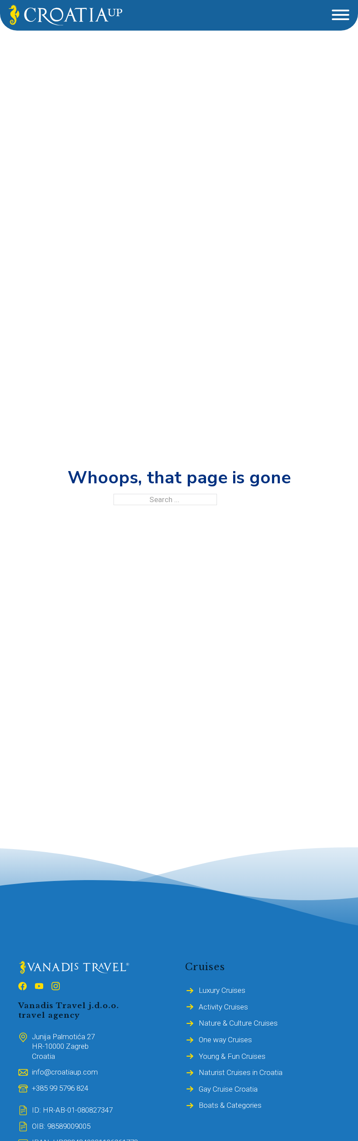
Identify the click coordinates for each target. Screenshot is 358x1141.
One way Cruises (225, 1039)
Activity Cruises (223, 1006)
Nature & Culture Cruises (238, 1023)
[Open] (340, 15)
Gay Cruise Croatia (228, 1089)
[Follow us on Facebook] (22, 987)
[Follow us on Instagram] (56, 987)
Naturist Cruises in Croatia (240, 1072)
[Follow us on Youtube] (39, 987)
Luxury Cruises (222, 990)
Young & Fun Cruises (232, 1056)
